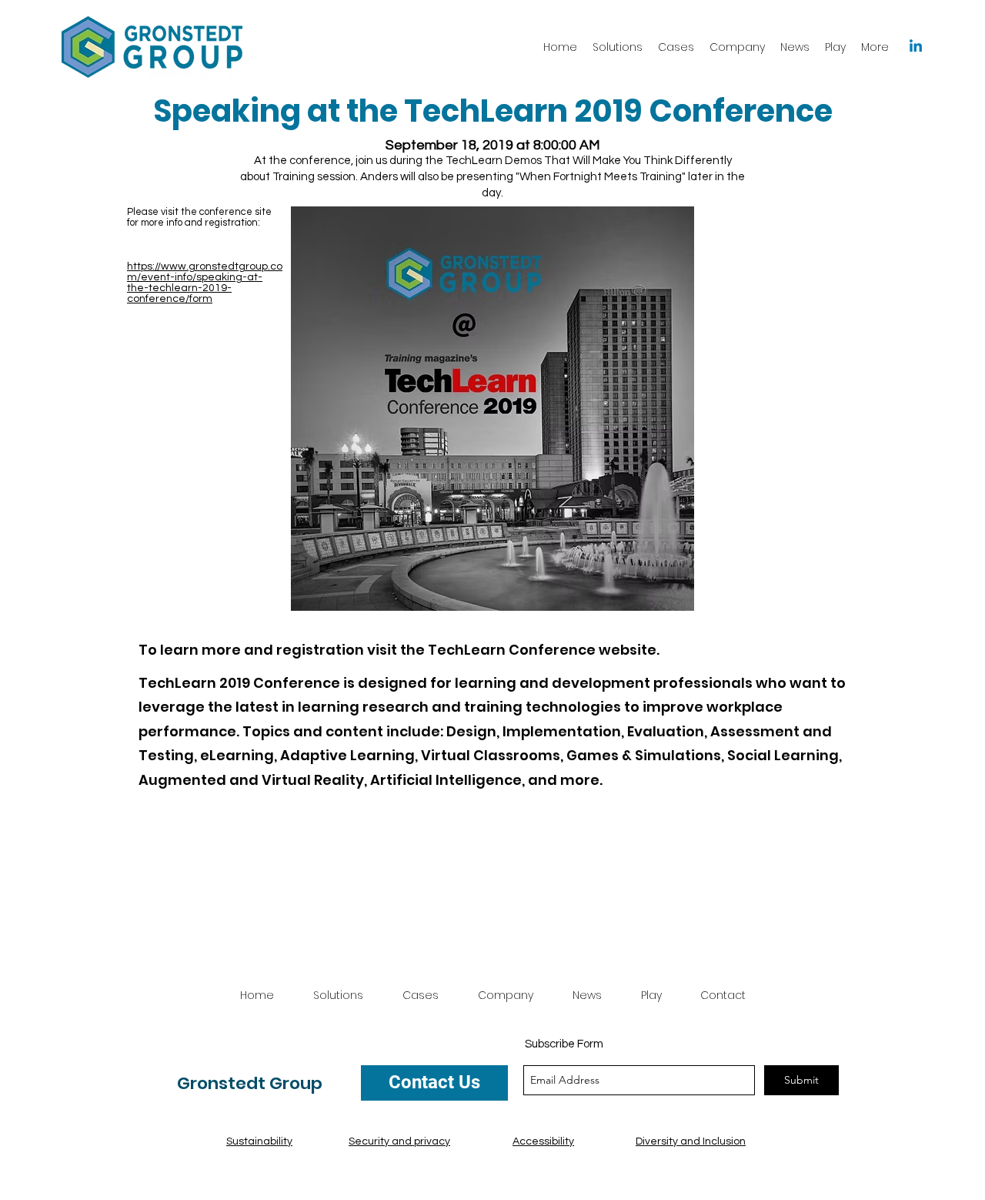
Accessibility (543, 1141)
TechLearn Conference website (542, 649)
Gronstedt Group (249, 1083)
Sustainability (259, 1141)
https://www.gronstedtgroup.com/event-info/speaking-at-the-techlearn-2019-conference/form (204, 282)
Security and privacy (399, 1141)
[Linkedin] (915, 47)
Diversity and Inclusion (691, 1141)
